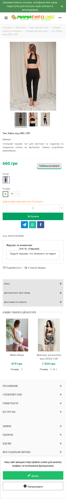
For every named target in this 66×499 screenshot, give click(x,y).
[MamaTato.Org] (33, 17)
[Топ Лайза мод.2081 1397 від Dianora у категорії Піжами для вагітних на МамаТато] (21, 119)
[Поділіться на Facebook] (40, 224)
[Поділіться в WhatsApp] (32, 224)
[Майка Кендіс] (17, 335)
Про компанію (10, 386)
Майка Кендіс (17, 355)
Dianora (7, 139)
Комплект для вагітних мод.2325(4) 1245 (49, 357)
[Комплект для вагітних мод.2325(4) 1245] (49, 335)
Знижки (7, 426)
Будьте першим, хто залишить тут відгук (33, 253)
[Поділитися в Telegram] (24, 224)
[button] (33, 283)
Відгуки (7, 443)
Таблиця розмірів (49, 166)
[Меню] (6, 17)
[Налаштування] (60, 17)
